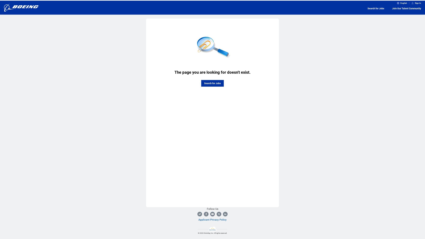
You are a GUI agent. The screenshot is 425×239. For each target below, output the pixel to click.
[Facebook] (206, 214)
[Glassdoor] (199, 214)
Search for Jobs (376, 8)
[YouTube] (212, 214)
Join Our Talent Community (406, 8)
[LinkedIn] (225, 214)
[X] (219, 214)
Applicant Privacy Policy (212, 219)
